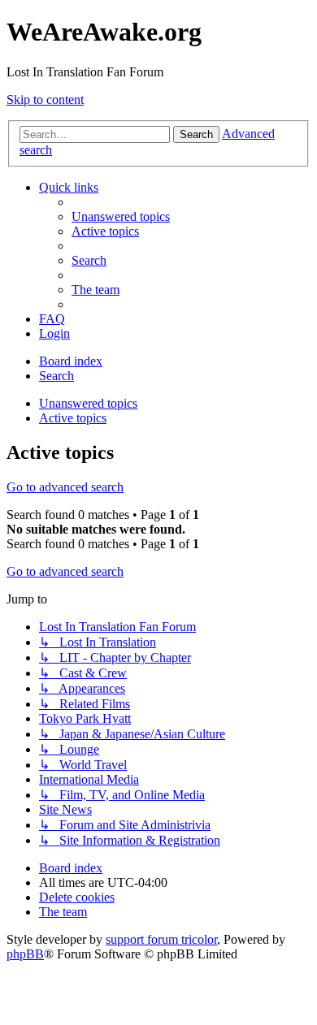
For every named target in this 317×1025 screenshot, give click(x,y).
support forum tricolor (161, 939)
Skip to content (45, 99)
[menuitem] (121, 216)
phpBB (25, 954)
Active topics (72, 418)
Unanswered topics (88, 403)
